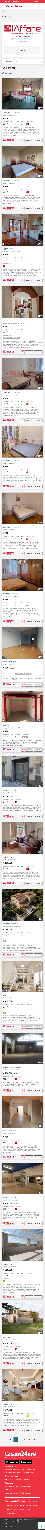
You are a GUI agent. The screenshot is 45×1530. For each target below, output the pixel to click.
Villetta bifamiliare (10, 923)
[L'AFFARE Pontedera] (8, 140)
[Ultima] (34, 1439)
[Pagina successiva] (29, 1439)
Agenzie (16, 1470)
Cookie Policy (27, 1524)
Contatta (23, 50)
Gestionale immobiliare (13, 1473)
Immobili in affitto (25, 1486)
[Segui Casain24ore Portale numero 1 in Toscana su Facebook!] (7, 1526)
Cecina (21, 1510)
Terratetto (7, 320)
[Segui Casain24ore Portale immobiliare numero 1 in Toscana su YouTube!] (15, 1526)
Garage (6, 725)
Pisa (28, 1501)
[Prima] (11, 1439)
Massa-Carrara (11, 1510)
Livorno (34, 1501)
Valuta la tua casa (11, 1493)
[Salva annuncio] (22, 140)
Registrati (8, 1479)
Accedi (15, 1479)
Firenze (9, 1505)
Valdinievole (10, 1514)
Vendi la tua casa (25, 1493)
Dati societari (9, 1524)
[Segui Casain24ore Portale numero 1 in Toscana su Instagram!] (11, 1526)
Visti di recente (24, 1479)
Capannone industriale (12, 1067)
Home (3, 11)
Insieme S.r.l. (15, 1522)
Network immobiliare (27, 1470)
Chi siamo (8, 1470)
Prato (35, 1505)
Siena (22, 1505)
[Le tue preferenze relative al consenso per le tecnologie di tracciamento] (41, 1526)
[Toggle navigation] (36, 6)
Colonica (6, 1337)
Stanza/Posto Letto (11, 112)
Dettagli (38, 140)
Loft (5, 995)
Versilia (28, 1510)
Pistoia (28, 1505)
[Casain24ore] (14, 6)
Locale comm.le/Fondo (12, 662)
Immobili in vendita (11, 1486)
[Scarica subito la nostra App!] (12, 1462)
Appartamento (9, 249)
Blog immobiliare (28, 1473)
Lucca (16, 1505)
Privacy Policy (18, 1524)
